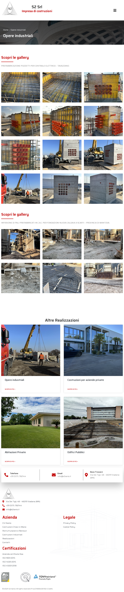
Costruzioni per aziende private (85, 380)
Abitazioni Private (15, 452)
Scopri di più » (10, 389)
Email (60, 473)
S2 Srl (37, 8)
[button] (115, 10)
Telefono (14, 473)
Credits (50, 588)
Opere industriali (14, 380)
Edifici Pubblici (75, 452)
